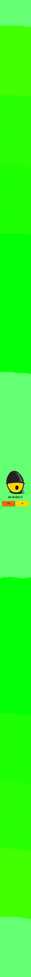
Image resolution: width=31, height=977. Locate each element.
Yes (8, 503)
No (22, 503)
